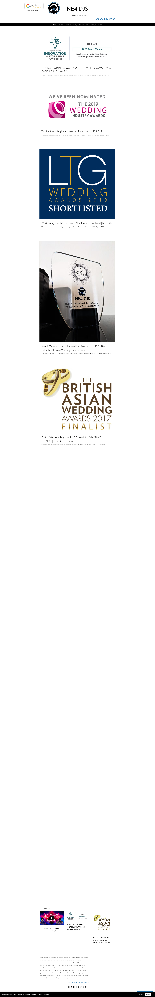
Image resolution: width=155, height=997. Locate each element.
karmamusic (58, 970)
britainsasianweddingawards (54, 962)
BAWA (62, 955)
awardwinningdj (70, 960)
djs (67, 965)
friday (50, 968)
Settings (140, 994)
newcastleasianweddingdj (53, 978)
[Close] (153, 994)
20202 (57, 955)
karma (53, 970)
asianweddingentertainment (46, 960)
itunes (46, 970)
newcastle (87, 975)
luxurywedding (58, 975)
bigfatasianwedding (79, 960)
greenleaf (64, 968)
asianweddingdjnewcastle (62, 957)
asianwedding (83, 955)
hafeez (72, 968)
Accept (148, 994)
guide (68, 968)
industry (86, 968)
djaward (59, 965)
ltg (80, 970)
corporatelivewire (43, 965)
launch (63, 970)
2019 (50, 955)
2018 (47, 955)
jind (50, 970)
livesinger (77, 970)
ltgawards (84, 970)
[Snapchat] (78, 987)
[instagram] (69, 987)
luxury (74, 973)
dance (49, 965)
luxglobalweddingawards (56, 973)
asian (70, 955)
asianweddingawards (44, 957)
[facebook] (71, 987)
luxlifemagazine (69, 973)
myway (75, 975)
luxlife (63, 973)
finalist (46, 968)
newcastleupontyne (64, 978)
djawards (64, 965)
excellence (75, 965)
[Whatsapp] (83, 987)
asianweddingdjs (84, 957)
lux (49, 973)
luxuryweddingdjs (66, 975)
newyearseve (73, 978)
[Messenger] (86, 987)
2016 (41, 955)
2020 (54, 955)
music (72, 975)
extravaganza (82, 965)
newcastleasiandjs (43, 978)
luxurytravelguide (81, 973)
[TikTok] (74, 987)
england (70, 965)
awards (58, 960)
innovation (42, 970)
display (53, 965)
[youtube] (76, 987)
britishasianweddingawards (82, 962)
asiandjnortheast (75, 955)
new (83, 975)
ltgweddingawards (43, 973)
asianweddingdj (52, 957)
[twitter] (81, 987)
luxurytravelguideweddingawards (47, 975)
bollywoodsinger (43, 962)
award (54, 960)
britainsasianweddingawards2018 (68, 962)
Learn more (46, 994)
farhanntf (42, 968)
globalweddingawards (56, 968)
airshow (66, 955)
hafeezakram (77, 968)
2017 (44, 955)
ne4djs (79, 975)
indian (82, 968)
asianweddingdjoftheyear (74, 957)
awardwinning (63, 960)
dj (56, 965)
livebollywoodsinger (69, 970)
